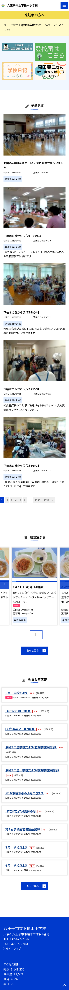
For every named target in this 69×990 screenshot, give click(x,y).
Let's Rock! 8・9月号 (20, 729)
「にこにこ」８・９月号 (18, 711)
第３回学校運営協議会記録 (23, 829)
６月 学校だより (16, 865)
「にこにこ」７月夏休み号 (21, 811)
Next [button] (64, 584)
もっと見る (32, 650)
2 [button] (7, 500)
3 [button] (11, 500)
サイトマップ (13, 949)
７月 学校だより (16, 847)
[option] (34, 586)
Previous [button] (4, 584)
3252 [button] (37, 500)
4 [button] (16, 500)
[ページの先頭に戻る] (64, 985)
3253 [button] (46, 500)
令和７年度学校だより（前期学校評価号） (31, 747)
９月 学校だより (16, 693)
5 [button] (20, 500)
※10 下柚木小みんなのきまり (24, 793)
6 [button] (25, 500)
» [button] (52, 500)
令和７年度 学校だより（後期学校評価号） (32, 770)
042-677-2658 (19, 939)
